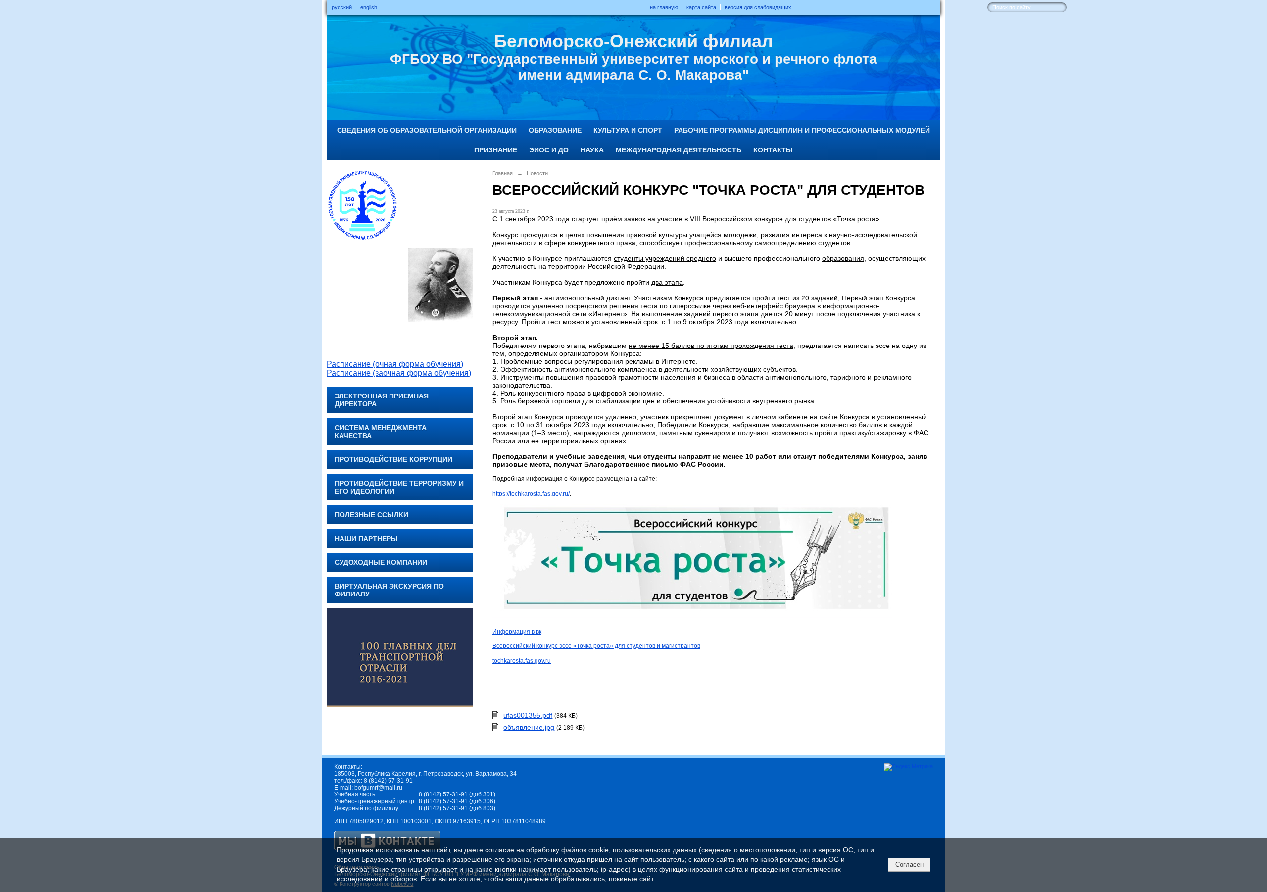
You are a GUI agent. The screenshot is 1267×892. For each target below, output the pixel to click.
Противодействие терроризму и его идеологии (399, 487)
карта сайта (701, 7)
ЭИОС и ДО (549, 150)
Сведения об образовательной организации (427, 130)
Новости (537, 173)
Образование (555, 130)
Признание (495, 150)
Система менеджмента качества (381, 432)
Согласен (909, 864)
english (368, 7)
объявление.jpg (528, 727)
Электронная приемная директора (382, 400)
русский (342, 7)
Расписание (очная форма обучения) (395, 364)
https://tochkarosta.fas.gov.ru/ (531, 493)
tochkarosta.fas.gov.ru (521, 660)
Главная (502, 173)
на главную (664, 7)
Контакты (773, 150)
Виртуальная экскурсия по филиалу (389, 590)
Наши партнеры (366, 539)
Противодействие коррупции (393, 459)
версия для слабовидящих (758, 7)
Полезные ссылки (371, 515)
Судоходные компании (381, 562)
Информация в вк (516, 631)
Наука (592, 150)
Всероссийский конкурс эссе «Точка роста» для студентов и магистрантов (596, 646)
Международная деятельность (678, 150)
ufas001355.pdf (527, 715)
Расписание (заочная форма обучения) (399, 373)
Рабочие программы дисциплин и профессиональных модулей (802, 130)
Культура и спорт (627, 130)
